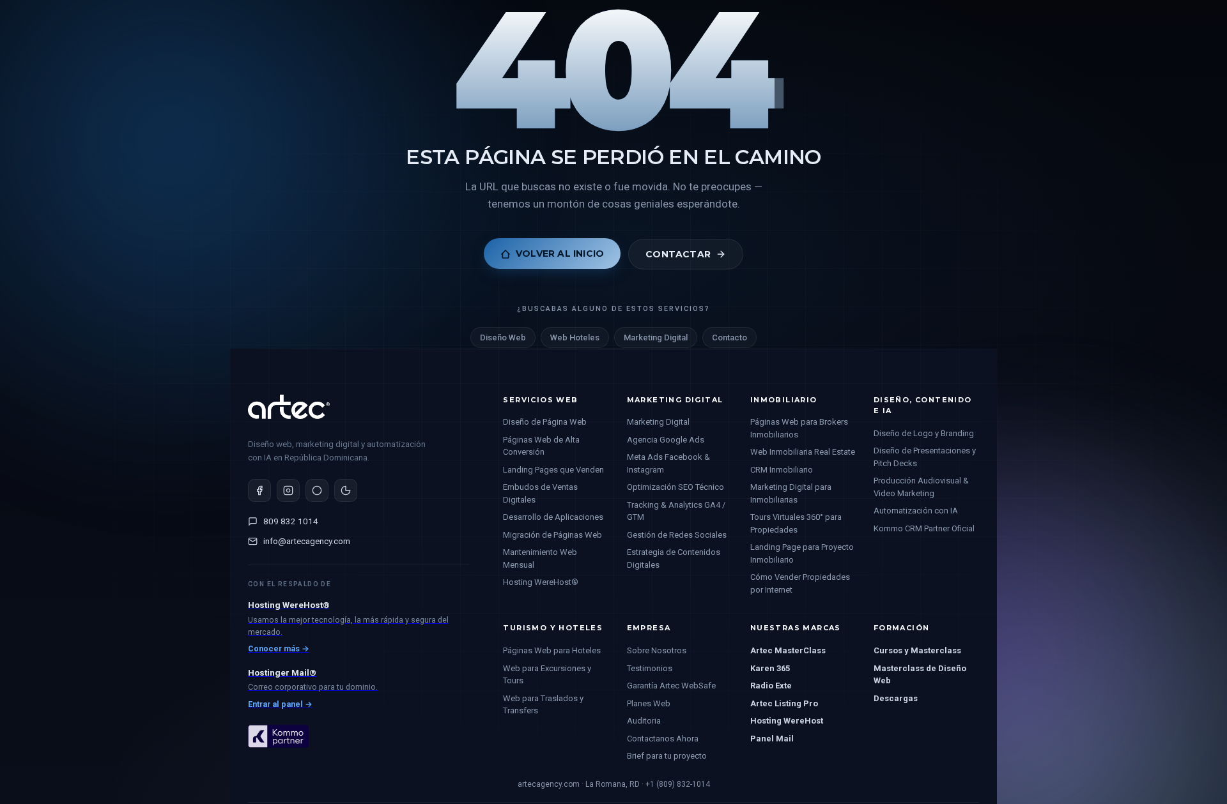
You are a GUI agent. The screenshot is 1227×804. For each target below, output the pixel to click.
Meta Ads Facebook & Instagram (668, 463)
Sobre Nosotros (656, 650)
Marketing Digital (656, 338)
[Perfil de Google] (345, 490)
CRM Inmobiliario (781, 469)
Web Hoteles (574, 338)
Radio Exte (771, 685)
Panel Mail (772, 738)
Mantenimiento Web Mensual (540, 558)
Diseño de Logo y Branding (924, 433)
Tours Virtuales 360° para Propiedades (796, 523)
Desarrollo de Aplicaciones (553, 517)
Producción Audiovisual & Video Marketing (921, 487)
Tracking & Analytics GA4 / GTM (676, 511)
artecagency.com (549, 784)
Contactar (678, 254)
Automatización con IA (916, 510)
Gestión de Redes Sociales (677, 535)
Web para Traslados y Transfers (543, 705)
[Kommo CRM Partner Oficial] (278, 759)
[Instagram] (288, 490)
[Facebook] (259, 490)
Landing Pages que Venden (553, 469)
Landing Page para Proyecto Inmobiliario (802, 553)
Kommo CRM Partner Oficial (924, 528)
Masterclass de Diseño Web (920, 675)
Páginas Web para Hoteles (552, 650)
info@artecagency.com (306, 541)
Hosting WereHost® (540, 582)
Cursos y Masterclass (917, 650)
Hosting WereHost (786, 720)
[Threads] (316, 490)
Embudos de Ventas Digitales (540, 493)
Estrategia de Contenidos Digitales (673, 558)
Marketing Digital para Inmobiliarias (790, 493)
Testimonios (649, 668)
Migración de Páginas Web (552, 535)
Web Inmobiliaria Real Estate (802, 452)
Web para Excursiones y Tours (547, 675)
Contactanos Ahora (662, 738)
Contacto (729, 338)
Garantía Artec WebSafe (671, 685)
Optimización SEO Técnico (675, 487)
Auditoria (644, 720)
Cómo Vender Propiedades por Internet (800, 583)
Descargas (896, 698)
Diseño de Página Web (545, 422)
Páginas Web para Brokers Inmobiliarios (799, 428)
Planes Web (648, 703)
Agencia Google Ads (665, 439)
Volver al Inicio (560, 254)
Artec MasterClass (788, 650)
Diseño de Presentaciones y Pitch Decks (925, 457)
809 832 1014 (290, 521)
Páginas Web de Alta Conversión (541, 446)
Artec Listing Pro (784, 703)
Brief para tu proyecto (667, 756)
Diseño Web (503, 338)
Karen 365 (770, 668)
